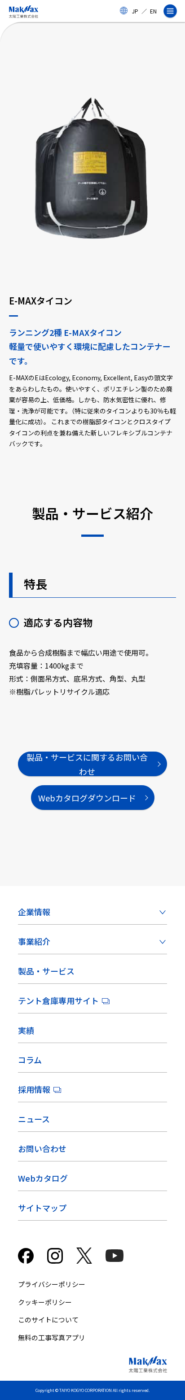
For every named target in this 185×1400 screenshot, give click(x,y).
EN (153, 11)
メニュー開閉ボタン (174, 11)
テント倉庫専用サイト (58, 1000)
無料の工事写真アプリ (51, 1337)
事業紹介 (34, 941)
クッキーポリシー (45, 1302)
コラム (30, 1059)
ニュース (34, 1119)
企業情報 (34, 911)
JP (135, 11)
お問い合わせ (42, 1148)
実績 (26, 1030)
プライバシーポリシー (51, 1284)
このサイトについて (48, 1319)
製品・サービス (46, 971)
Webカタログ (43, 1178)
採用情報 (34, 1089)
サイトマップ (42, 1207)
